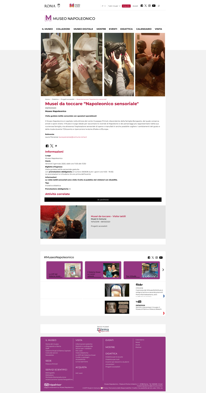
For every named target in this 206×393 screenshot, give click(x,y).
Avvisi (138, 345)
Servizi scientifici (56, 370)
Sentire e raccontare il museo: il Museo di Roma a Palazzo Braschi (149, 308)
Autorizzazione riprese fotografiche (59, 379)
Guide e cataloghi (82, 357)
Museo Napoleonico (74, 18)
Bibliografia (50, 373)
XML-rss (160, 388)
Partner (138, 347)
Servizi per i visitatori (84, 348)
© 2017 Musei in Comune (91, 388)
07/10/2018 (149, 292)
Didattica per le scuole (114, 357)
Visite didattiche (82, 353)
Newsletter (50, 355)
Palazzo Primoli (52, 364)
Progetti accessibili (67, 99)
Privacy (105, 388)
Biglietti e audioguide (84, 346)
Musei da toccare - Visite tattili (108, 216)
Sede (49, 361)
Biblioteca (50, 375)
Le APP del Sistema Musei (54, 275)
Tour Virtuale (131, 276)
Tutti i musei (113, 6)
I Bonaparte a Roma (53, 346)
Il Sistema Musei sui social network (93, 274)
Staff (47, 348)
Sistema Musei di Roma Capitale (58, 351)
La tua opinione (82, 362)
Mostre (101, 29)
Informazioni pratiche (84, 344)
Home (47, 99)
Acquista (126, 6)
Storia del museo (52, 344)
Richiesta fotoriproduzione (56, 377)
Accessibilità (80, 359)
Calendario (144, 29)
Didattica (126, 29)
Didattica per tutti (112, 359)
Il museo (47, 29)
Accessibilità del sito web (147, 388)
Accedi (135, 6)
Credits (134, 388)
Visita (158, 29)
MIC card (79, 351)
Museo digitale (83, 29)
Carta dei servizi (52, 353)
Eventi (113, 29)
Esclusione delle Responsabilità (120, 388)
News (138, 342)
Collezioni (63, 29)
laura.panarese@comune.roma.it (73, 137)
